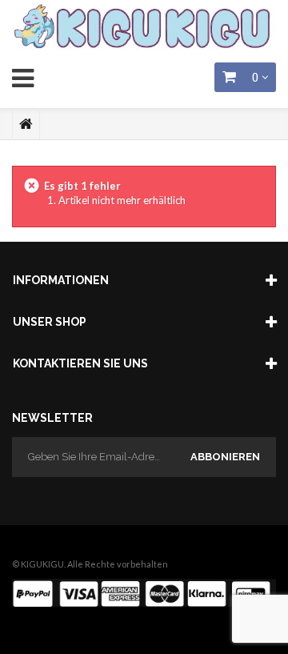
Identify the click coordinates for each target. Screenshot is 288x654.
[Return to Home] (26, 124)
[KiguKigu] (144, 27)
